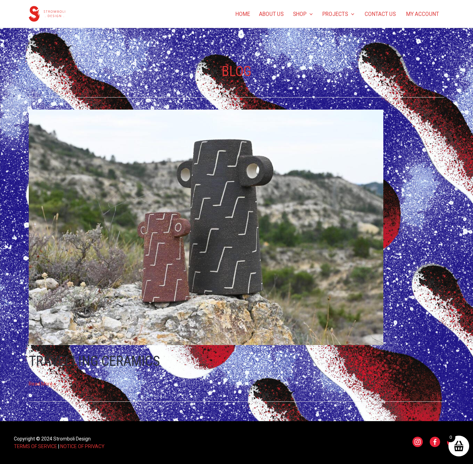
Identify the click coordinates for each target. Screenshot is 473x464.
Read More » (42, 384)
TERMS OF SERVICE (35, 446)
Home (242, 13)
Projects (335, 13)
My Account (422, 13)
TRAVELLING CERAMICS (94, 361)
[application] (309, 14)
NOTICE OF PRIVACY (82, 446)
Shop (299, 13)
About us (271, 13)
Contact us (380, 13)
